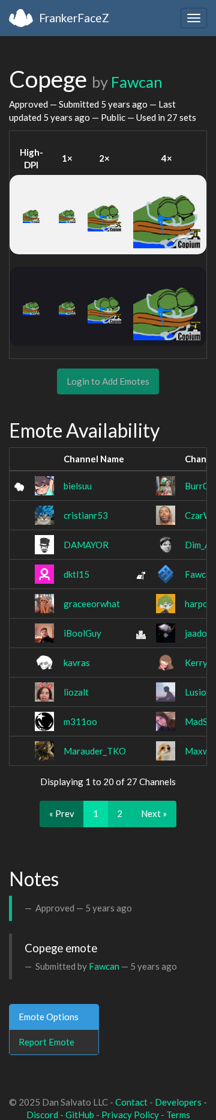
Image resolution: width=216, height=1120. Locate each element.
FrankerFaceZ (74, 18)
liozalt (76, 692)
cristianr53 (86, 515)
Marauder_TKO (95, 750)
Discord (42, 1114)
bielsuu (78, 485)
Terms (178, 1114)
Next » (154, 813)
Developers (178, 1102)
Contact (131, 1102)
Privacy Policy (130, 1114)
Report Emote (46, 1041)
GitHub (79, 1114)
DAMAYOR (86, 544)
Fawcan (137, 82)
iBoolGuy (82, 633)
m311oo (80, 721)
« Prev (61, 813)
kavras (77, 662)
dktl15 (76, 574)
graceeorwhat (92, 603)
